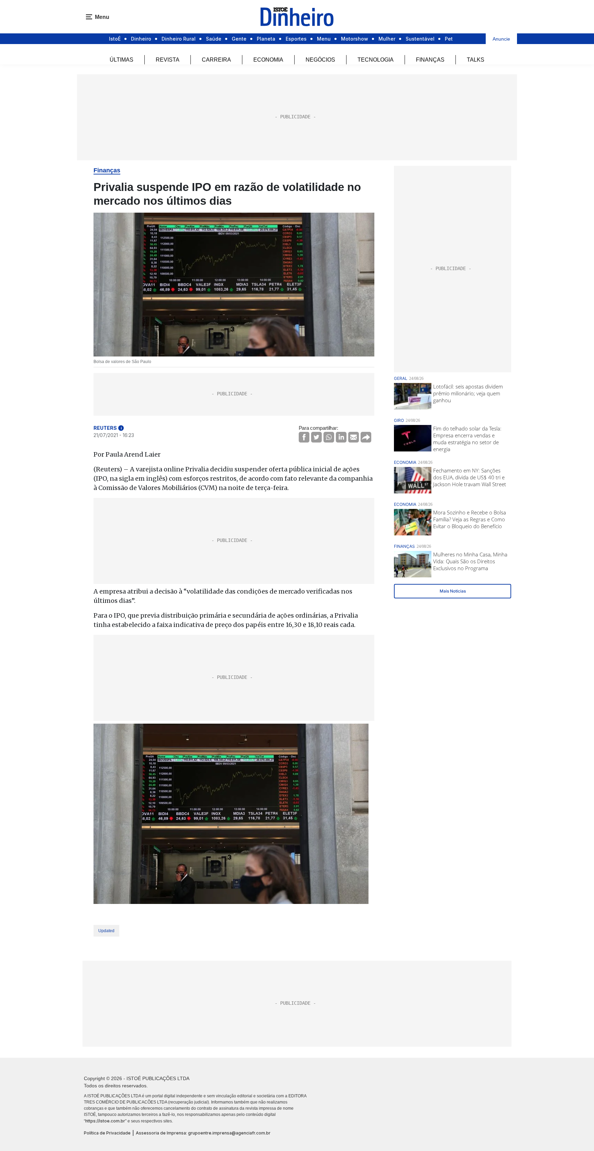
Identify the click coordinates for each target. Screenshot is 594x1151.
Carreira (216, 60)
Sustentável (420, 39)
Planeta (266, 39)
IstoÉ (115, 39)
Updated (106, 930)
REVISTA (167, 60)
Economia (268, 60)
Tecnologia (376, 60)
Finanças (430, 60)
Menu (324, 39)
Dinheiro (141, 39)
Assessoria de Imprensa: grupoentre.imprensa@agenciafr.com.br (203, 1133)
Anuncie (501, 39)
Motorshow (354, 39)
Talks (475, 60)
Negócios (320, 60)
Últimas (121, 60)
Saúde (213, 39)
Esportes (296, 39)
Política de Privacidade (107, 1133)
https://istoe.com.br (105, 1120)
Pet (449, 39)
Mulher (386, 39)
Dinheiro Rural (179, 39)
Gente (239, 39)
